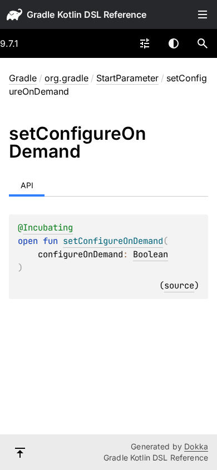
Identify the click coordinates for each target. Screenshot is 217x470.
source (179, 285)
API (27, 185)
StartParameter (127, 78)
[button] (202, 43)
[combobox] (144, 43)
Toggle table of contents (202, 14)
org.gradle (66, 78)
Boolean (150, 254)
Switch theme (173, 43)
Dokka (196, 446)
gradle (41, 14)
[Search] (202, 43)
